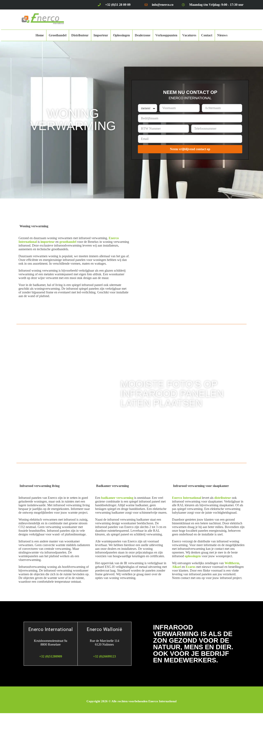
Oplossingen (121, 35)
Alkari (176, 567)
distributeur (222, 497)
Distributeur (80, 35)
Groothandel (57, 35)
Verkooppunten (166, 35)
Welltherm (232, 563)
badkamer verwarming (117, 497)
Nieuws (222, 35)
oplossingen (193, 556)
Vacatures (189, 35)
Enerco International (186, 497)
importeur (47, 241)
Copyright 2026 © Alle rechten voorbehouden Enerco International (131, 701)
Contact (206, 35)
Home (40, 35)
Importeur (100, 35)
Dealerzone (142, 35)
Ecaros (190, 567)
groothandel (67, 241)
